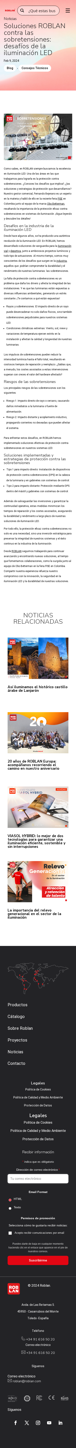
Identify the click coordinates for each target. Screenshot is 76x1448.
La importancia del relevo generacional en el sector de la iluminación (34, 914)
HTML (18, 1199)
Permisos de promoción (38, 1218)
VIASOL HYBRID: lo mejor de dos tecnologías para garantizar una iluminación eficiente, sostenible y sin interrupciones (36, 841)
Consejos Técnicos (35, 68)
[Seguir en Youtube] (49, 1423)
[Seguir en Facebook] (15, 1423)
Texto (17, 1207)
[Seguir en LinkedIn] (60, 1423)
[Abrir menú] (66, 10)
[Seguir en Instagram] (38, 1423)
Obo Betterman (55, 203)
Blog (10, 68)
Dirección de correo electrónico (38, 1169)
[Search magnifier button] (22, 10)
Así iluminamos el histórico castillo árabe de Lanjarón (38, 689)
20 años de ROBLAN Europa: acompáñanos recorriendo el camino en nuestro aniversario (33, 765)
